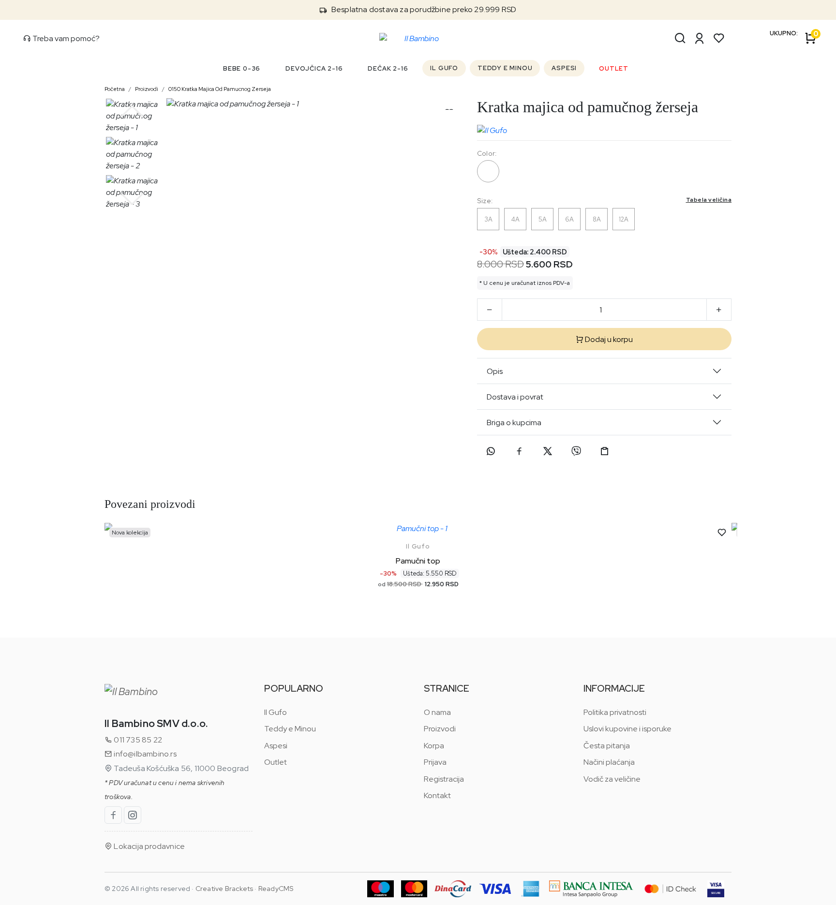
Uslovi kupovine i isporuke (627, 729)
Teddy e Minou (290, 729)
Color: (486, 153)
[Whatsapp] (490, 451)
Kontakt (437, 795)
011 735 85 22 (137, 740)
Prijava (435, 762)
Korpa (434, 746)
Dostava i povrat (515, 397)
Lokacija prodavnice (148, 846)
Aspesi (275, 746)
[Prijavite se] (699, 38)
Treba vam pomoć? (65, 38)
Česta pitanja (606, 746)
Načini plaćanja (609, 762)
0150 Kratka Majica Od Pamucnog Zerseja (219, 89)
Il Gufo (418, 546)
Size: (604, 200)
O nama (437, 712)
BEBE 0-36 (241, 68)
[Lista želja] (719, 38)
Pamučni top (418, 561)
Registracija (444, 779)
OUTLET (613, 68)
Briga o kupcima (514, 422)
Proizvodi (146, 89)
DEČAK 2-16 (388, 68)
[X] (547, 451)
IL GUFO (444, 68)
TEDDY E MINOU (505, 68)
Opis (495, 371)
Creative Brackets (224, 888)
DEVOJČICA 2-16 (314, 68)
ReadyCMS (276, 888)
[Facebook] (519, 451)
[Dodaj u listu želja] (722, 532)
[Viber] (576, 451)
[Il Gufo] (492, 128)
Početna (114, 89)
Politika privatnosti (614, 712)
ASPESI (564, 68)
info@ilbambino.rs (144, 754)
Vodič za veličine (612, 779)
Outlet (275, 762)
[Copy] (604, 451)
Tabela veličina (709, 200)
